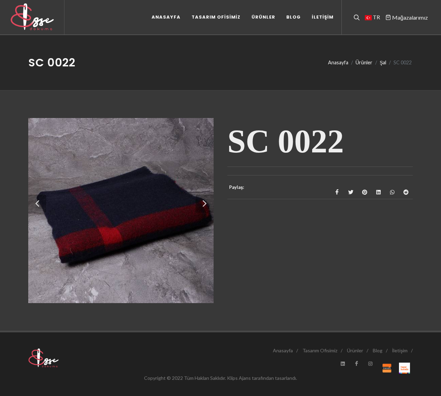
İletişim (400, 350)
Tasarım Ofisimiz (319, 350)
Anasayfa (338, 62)
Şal (383, 62)
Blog (377, 350)
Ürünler (364, 62)
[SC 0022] (121, 210)
